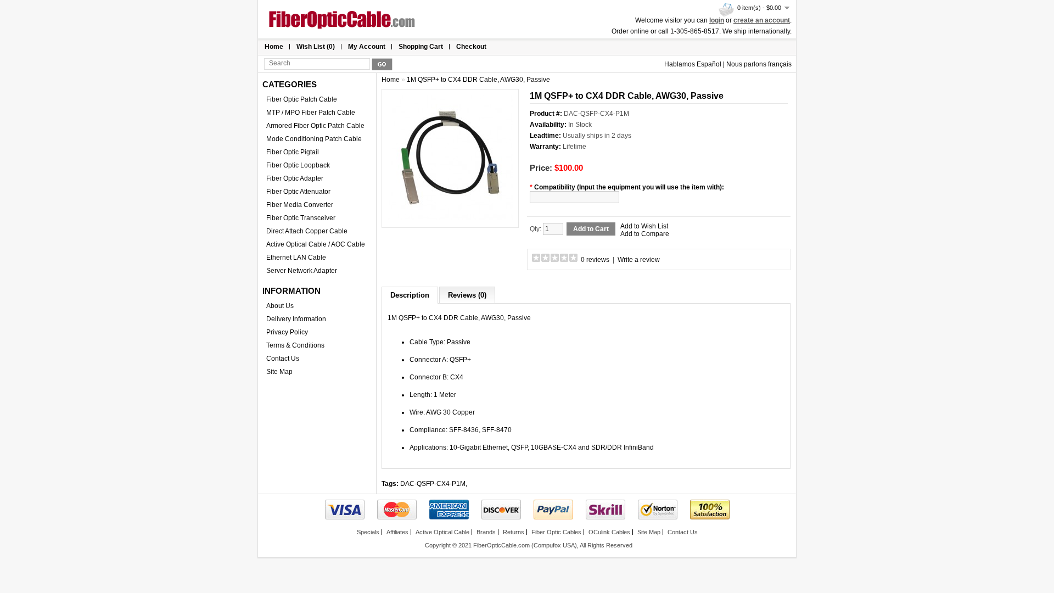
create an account (761, 20)
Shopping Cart (421, 47)
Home (274, 47)
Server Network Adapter (301, 271)
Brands (486, 532)
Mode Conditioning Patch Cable (314, 139)
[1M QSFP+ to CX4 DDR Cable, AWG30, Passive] (450, 218)
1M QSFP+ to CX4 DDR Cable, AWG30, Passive (478, 79)
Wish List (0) (315, 47)
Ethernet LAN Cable (296, 257)
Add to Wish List (644, 226)
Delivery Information (296, 319)
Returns (513, 532)
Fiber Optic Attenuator (298, 191)
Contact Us (282, 358)
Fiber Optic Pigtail (292, 152)
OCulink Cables (609, 532)
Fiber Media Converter (299, 205)
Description (409, 295)
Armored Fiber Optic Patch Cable (315, 126)
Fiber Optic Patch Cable (301, 99)
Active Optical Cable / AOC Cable (315, 244)
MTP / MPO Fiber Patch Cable (310, 112)
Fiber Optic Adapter (294, 178)
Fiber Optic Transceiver (300, 218)
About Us (280, 306)
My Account (366, 47)
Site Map (279, 372)
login (716, 20)
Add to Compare (644, 234)
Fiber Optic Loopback (298, 165)
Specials (368, 532)
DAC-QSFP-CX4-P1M (433, 484)
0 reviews (595, 260)
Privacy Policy (287, 332)
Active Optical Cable (442, 532)
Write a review (639, 260)
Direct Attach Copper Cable (306, 231)
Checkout (471, 47)
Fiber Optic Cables (556, 532)
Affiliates (397, 532)
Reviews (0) (467, 295)
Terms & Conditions (295, 345)
